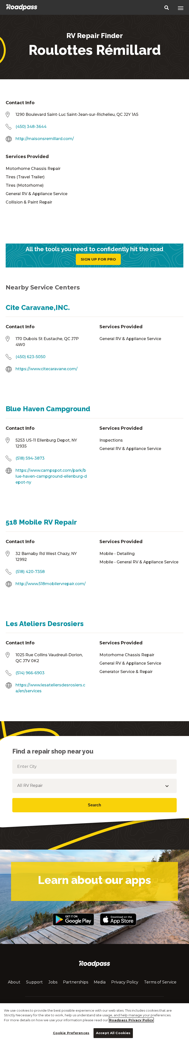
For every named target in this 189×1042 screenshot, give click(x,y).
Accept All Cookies (113, 1033)
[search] (166, 8)
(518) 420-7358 (30, 571)
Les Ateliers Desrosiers (45, 624)
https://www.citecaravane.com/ (47, 369)
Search (94, 805)
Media (100, 982)
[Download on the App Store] (118, 928)
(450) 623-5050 (31, 356)
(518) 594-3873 (30, 458)
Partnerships (75, 982)
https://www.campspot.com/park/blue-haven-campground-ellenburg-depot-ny (51, 476)
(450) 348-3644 (31, 126)
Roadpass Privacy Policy (131, 1020)
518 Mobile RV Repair (41, 522)
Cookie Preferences (71, 1033)
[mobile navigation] (180, 8)
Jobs (52, 982)
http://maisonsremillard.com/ (45, 138)
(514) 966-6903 (30, 673)
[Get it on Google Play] (73, 928)
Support (34, 982)
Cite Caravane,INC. (38, 308)
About (14, 982)
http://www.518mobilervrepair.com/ (51, 583)
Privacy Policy (124, 982)
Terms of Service (160, 982)
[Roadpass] (21, 7)
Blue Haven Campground (48, 409)
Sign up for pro (98, 259)
